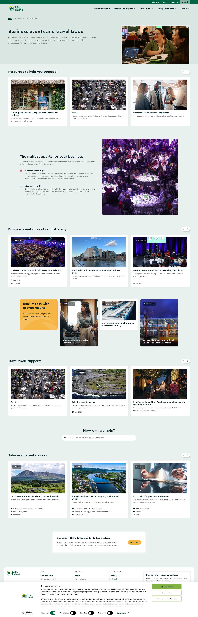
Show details (121, 613)
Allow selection (166, 593)
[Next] (188, 72)
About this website (115, 571)
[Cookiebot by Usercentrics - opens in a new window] (27, 613)
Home (10, 18)
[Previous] (184, 72)
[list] (99, 101)
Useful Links (79, 571)
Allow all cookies (167, 587)
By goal (43, 571)
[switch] (73, 613)
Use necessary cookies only (167, 599)
